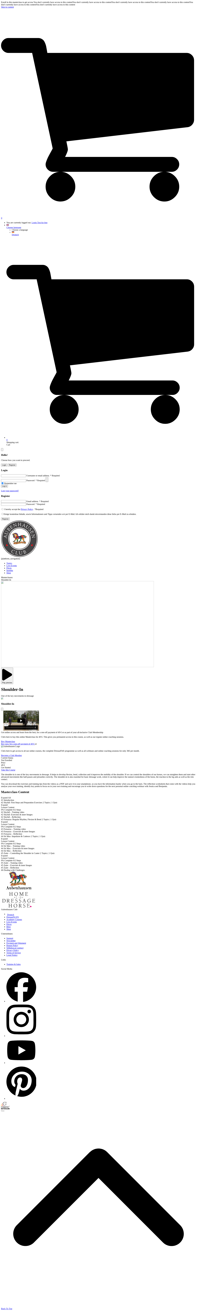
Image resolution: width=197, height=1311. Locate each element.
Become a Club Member (11, 755)
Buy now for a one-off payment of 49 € (18, 744)
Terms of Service (13, 953)
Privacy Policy (27, 509)
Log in (4, 486)
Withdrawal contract (14, 948)
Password (35, 480)
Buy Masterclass (8, 741)
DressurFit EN (12, 917)
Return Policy (12, 945)
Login (34, 222)
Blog (8, 927)
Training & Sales (13, 964)
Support (9, 938)
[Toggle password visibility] (47, 479)
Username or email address (43, 475)
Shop (8, 929)
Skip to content (7, 7)
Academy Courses (14, 919)
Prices (9, 924)
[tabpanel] (98, 780)
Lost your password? (10, 491)
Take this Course (8, 770)
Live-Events (11, 922)
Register (12, 465)
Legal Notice (11, 955)
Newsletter (11, 941)
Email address (37, 501)
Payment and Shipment (16, 943)
